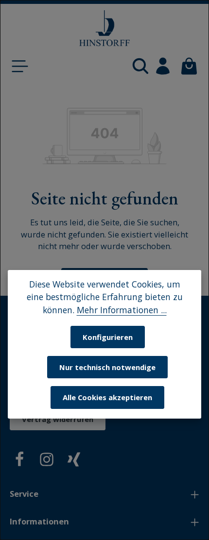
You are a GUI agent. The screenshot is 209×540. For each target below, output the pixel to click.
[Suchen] (140, 66)
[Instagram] (46, 461)
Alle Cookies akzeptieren (107, 397)
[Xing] (74, 461)
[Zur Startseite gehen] (104, 28)
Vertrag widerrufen (57, 419)
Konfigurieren (108, 337)
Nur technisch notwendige (107, 367)
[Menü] (20, 66)
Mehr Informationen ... (122, 310)
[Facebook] (19, 461)
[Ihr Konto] (163, 66)
